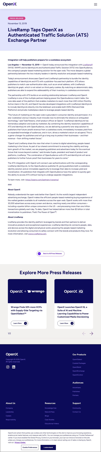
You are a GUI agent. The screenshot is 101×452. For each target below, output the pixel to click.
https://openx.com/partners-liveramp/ (42, 180)
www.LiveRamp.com (37, 234)
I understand (48, 447)
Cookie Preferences (30, 447)
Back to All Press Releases (52, 253)
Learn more (20, 324)
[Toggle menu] (95, 4)
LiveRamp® (88, 65)
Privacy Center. (20, 442)
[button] (91, 333)
